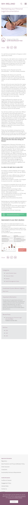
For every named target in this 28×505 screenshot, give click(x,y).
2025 (6, 333)
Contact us (4, 489)
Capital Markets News (10, 273)
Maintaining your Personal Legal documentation (13, 318)
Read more (5, 291)
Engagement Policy (6, 483)
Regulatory (4, 461)
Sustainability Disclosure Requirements (11, 472)
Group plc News (9, 276)
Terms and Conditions (20, 496)
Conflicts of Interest (6, 480)
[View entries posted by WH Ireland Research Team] (3, 40)
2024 (6, 336)
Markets (7, 278)
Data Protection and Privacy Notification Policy (13, 464)
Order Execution (5, 467)
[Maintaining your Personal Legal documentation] (14, 36)
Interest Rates (4, 486)
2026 (6, 330)
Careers (3, 491)
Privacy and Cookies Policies (15, 497)
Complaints (4, 469)
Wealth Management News (12, 281)
